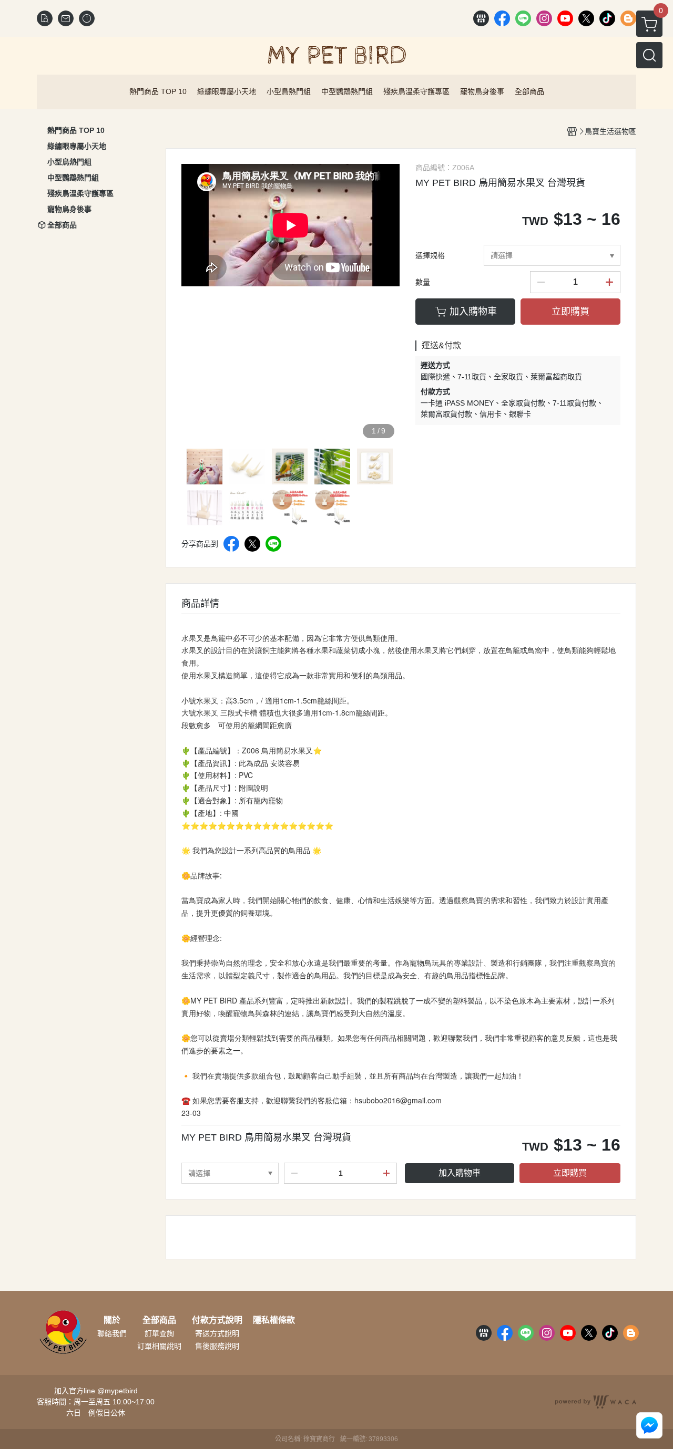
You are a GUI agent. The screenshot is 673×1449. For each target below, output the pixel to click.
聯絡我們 (112, 1333)
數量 (422, 282)
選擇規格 (430, 255)
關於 (112, 1320)
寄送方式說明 (217, 1333)
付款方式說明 (217, 1320)
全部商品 (159, 1320)
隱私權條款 (274, 1320)
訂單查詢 (159, 1333)
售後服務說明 (217, 1346)
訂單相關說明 (159, 1346)
